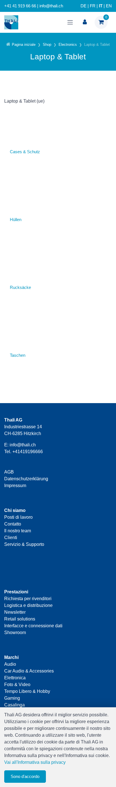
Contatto (12, 524)
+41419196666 (27, 451)
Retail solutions (19, 619)
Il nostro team (17, 530)
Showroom (15, 632)
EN (109, 6)
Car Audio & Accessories (29, 671)
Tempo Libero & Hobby (27, 691)
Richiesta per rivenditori (28, 598)
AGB (9, 472)
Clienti (10, 537)
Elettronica (15, 677)
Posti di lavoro (18, 517)
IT (100, 6)
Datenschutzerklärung (26, 478)
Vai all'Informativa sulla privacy (35, 762)
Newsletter (15, 612)
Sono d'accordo (25, 776)
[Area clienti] (84, 22)
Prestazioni (16, 591)
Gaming (12, 698)
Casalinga (14, 704)
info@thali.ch (23, 444)
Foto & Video (17, 684)
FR (92, 6)
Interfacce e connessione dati (33, 625)
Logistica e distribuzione (28, 605)
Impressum (15, 485)
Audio (10, 664)
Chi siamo (15, 510)
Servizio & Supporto (24, 544)
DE (83, 6)
